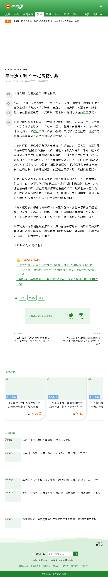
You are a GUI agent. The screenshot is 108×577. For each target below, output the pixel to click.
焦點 (7, 14)
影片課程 (11, 397)
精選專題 (46, 566)
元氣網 (13, 69)
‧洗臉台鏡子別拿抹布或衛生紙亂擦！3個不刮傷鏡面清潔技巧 (54, 265)
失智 (86, 14)
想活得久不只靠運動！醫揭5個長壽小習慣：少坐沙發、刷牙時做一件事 (46, 21)
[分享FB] (8, 94)
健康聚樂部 (35, 566)
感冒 (36, 131)
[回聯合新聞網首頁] (8, 6)
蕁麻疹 (84, 112)
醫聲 (95, 14)
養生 (16, 14)
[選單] (101, 6)
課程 (66, 14)
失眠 (58, 217)
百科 (48, 14)
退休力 (76, 14)
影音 (57, 14)
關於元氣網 (24, 566)
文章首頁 (75, 566)
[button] (101, 14)
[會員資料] (97, 6)
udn (7, 69)
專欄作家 (85, 566)
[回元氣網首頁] (17, 6)
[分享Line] (8, 103)
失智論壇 (28, 14)
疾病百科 (56, 566)
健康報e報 (40, 554)
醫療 (39, 14)
